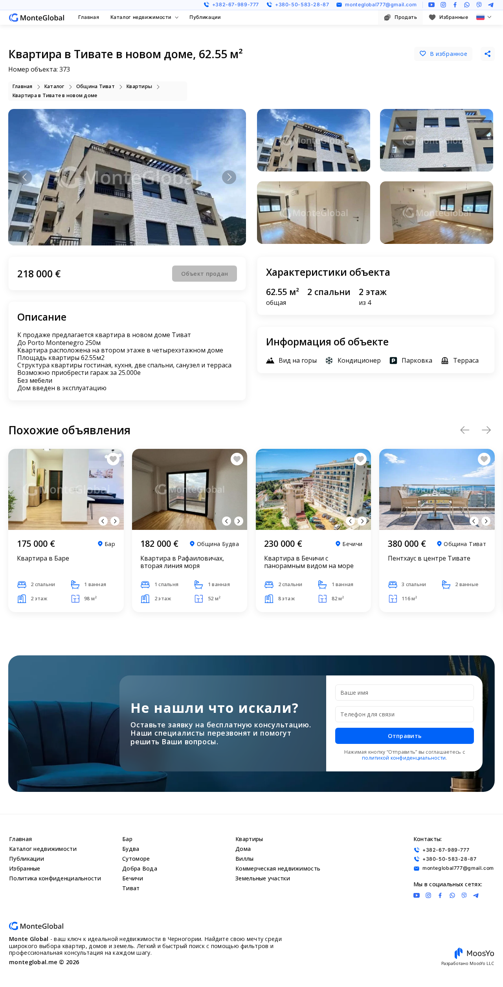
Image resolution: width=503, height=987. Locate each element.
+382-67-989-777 (235, 4)
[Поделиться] (488, 54)
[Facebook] (455, 5)
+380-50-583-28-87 (302, 4)
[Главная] (36, 17)
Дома (243, 848)
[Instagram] (443, 5)
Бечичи (132, 878)
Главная (88, 17)
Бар (127, 839)
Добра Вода (139, 868)
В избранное (449, 53)
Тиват (131, 888)
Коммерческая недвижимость (277, 868)
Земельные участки (262, 878)
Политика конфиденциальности (55, 878)
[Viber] (479, 5)
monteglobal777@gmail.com (381, 4)
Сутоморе (136, 858)
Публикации (204, 17)
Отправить (405, 736)
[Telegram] (491, 5)
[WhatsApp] (467, 5)
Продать (406, 17)
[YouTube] (431, 5)
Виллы (244, 858)
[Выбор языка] (484, 16)
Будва (130, 848)
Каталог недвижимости (140, 17)
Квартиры (249, 839)
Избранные (453, 17)
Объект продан (204, 273)
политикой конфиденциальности (404, 758)
